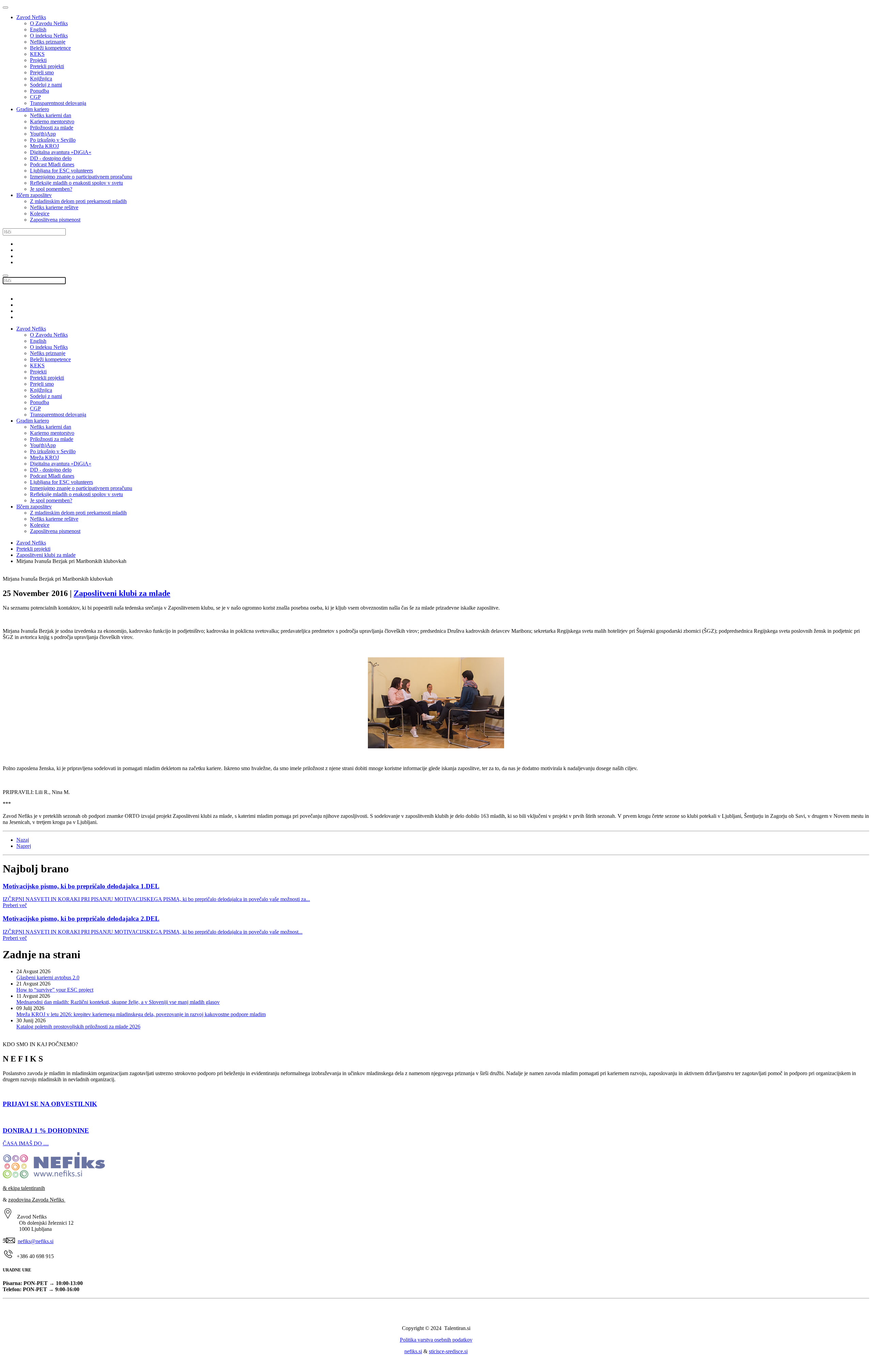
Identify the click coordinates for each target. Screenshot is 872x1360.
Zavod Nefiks (31, 17)
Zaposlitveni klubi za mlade (46, 555)
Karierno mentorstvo (52, 121)
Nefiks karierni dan (50, 115)
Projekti (38, 60)
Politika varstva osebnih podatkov (436, 1340)
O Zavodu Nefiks (49, 23)
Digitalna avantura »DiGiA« (60, 152)
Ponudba (39, 91)
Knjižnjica (41, 78)
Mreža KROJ (44, 146)
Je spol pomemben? (51, 189)
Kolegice (39, 213)
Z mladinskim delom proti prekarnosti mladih (78, 201)
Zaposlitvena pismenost (55, 220)
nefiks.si (413, 1351)
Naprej (23, 846)
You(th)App (43, 134)
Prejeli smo (42, 72)
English (38, 29)
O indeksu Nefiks (49, 36)
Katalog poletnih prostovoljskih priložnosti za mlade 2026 (78, 1026)
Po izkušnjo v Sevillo (53, 140)
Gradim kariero (32, 109)
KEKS (37, 54)
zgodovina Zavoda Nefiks (36, 1200)
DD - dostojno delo (51, 158)
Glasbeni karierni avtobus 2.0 (47, 977)
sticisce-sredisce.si (448, 1351)
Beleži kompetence (50, 48)
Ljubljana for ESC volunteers (61, 170)
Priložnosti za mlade (51, 128)
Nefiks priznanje (47, 42)
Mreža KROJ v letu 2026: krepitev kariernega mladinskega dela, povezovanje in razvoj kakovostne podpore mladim (141, 1014)
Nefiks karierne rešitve (54, 207)
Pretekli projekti (47, 66)
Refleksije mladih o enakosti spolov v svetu (76, 183)
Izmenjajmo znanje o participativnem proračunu (81, 177)
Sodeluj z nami (46, 85)
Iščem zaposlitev (34, 195)
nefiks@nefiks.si (35, 1241)
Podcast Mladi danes (52, 164)
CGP (35, 97)
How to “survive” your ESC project (54, 990)
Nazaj (22, 840)
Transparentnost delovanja (58, 103)
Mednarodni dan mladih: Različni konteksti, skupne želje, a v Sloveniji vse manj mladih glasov (118, 1002)
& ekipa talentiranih (24, 1188)
